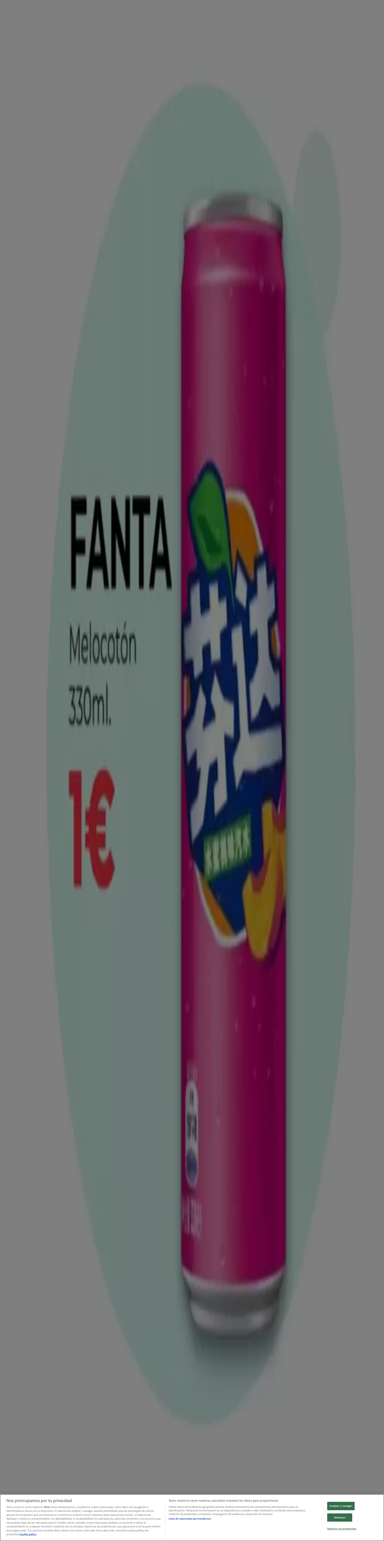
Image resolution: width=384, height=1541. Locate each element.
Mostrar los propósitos (341, 1528)
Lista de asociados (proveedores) (190, 1518)
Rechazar (340, 1517)
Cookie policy (27, 1534)
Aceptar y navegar (340, 1506)
